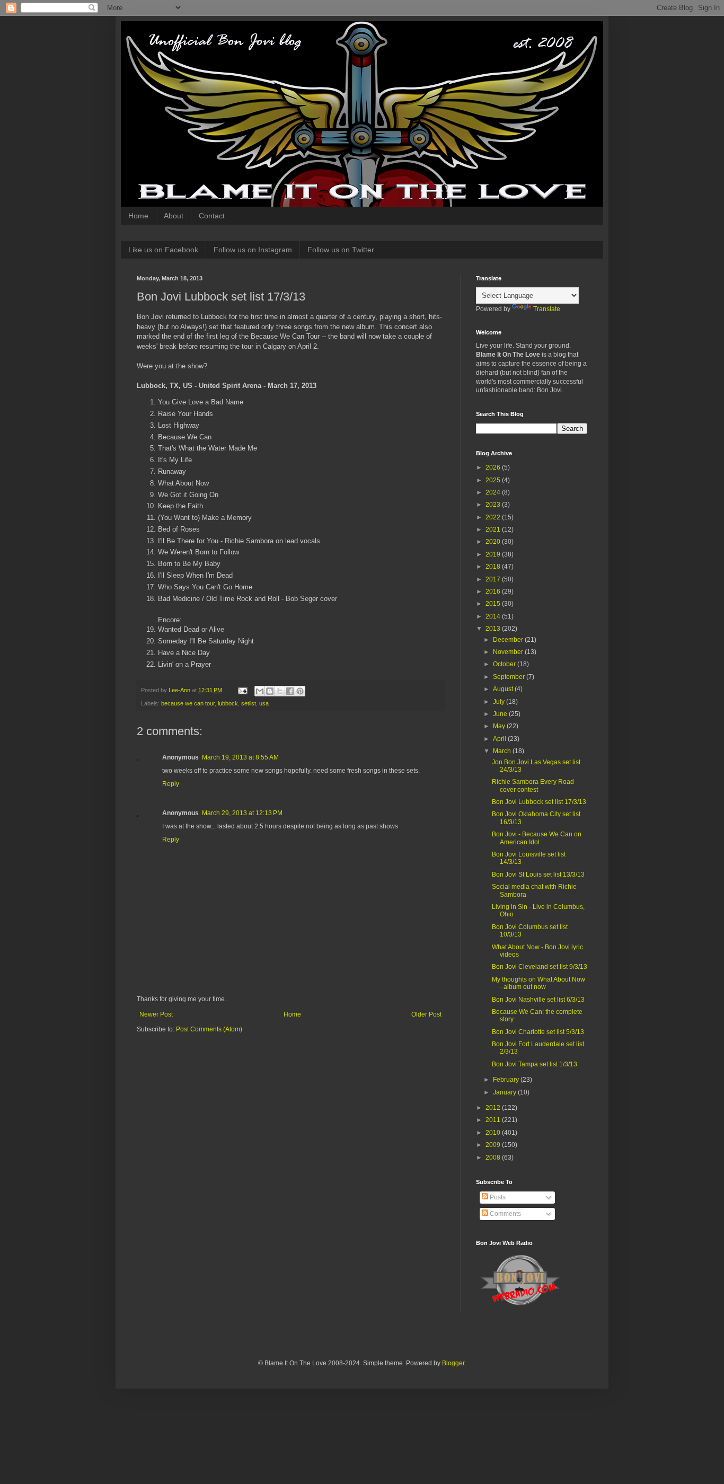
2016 (493, 591)
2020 (493, 541)
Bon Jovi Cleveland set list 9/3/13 (539, 966)
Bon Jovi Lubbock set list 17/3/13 (539, 802)
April (500, 739)
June (501, 714)
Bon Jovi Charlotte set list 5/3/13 (538, 1032)
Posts (497, 1197)
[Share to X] (280, 691)
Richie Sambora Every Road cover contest (533, 785)
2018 (493, 566)
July (499, 701)
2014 (493, 616)
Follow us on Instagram (253, 249)
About (173, 215)
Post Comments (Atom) (209, 1029)
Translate (546, 309)
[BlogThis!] (269, 691)
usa (264, 703)
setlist (248, 703)
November (509, 652)
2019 (493, 554)
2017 (493, 579)
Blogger (453, 1363)
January (505, 1092)
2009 (493, 1145)
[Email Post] (242, 690)
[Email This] (259, 691)
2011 (493, 1120)
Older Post (426, 1014)
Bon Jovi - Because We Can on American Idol (536, 838)
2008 (493, 1157)
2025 (493, 480)
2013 (493, 628)
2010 (493, 1132)
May (500, 726)
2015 (493, 603)
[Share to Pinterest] (300, 691)
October (505, 664)
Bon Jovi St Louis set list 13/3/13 (538, 874)
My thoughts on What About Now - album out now (538, 983)
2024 (493, 492)
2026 (493, 467)
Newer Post (156, 1014)
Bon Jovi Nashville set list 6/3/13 (538, 999)
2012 (493, 1107)
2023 (493, 504)
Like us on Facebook (163, 249)
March (503, 751)
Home (138, 215)
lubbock (228, 703)
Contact (212, 215)
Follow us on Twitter (340, 249)
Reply (170, 784)
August (504, 689)
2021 (493, 529)
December (509, 639)
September (509, 677)
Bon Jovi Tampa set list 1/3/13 (534, 1064)
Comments (504, 1213)
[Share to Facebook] (290, 691)
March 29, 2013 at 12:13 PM (242, 813)
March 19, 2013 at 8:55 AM (240, 757)
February (506, 1079)
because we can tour (188, 703)
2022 (493, 517)
